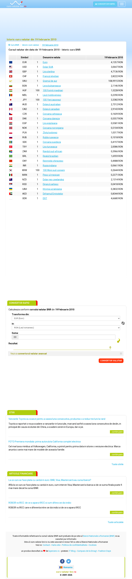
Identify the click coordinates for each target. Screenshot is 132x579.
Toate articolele (115, 522)
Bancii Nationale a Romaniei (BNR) (99, 536)
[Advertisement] (66, 23)
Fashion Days (104, 551)
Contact (46, 545)
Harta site (56, 545)
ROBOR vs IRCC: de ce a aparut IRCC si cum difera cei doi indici (40, 502)
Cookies (92, 545)
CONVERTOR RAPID (106, 4)
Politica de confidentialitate (74, 545)
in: (13, 323)
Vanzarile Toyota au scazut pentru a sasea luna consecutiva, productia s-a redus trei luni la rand (57, 419)
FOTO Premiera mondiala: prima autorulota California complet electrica (45, 441)
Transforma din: (20, 314)
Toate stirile (117, 464)
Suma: (15, 333)
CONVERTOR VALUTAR (111, 361)
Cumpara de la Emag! (87, 551)
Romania (67, 567)
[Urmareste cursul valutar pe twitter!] (68, 561)
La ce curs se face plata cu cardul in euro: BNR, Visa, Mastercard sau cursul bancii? (50, 480)
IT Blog (72, 551)
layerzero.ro (54, 551)
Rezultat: (13, 343)
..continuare (117, 432)
